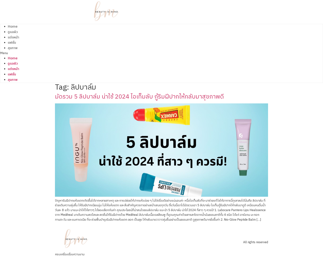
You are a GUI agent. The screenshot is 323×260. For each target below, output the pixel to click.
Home (13, 26)
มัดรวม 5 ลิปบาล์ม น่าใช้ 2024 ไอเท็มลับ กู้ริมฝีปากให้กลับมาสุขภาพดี (139, 97)
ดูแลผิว (13, 32)
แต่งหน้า (13, 37)
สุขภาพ (13, 48)
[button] (106, 53)
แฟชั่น (12, 42)
